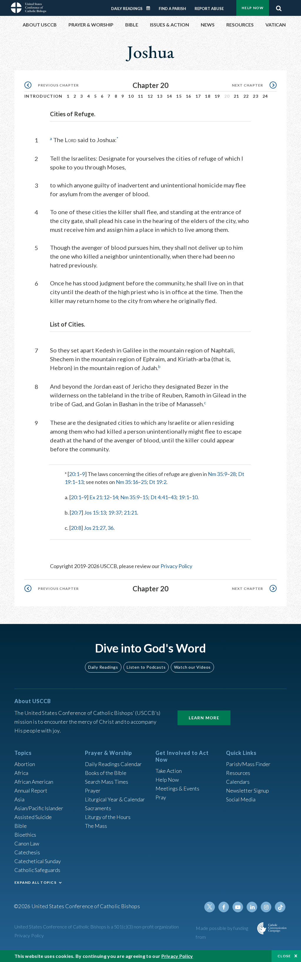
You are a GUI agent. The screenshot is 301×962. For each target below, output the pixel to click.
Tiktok (280, 907)
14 (169, 96)
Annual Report (30, 790)
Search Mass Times (106, 781)
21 (236, 96)
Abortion (24, 764)
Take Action (168, 771)
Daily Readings (127, 8)
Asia (19, 799)
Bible (20, 826)
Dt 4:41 (159, 497)
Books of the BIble (105, 773)
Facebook (223, 907)
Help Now (253, 8)
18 (207, 96)
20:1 (74, 474)
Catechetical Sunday (37, 861)
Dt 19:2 (157, 482)
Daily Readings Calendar (150, 8)
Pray (160, 797)
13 (160, 96)
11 (140, 96)
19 (217, 96)
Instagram (266, 907)
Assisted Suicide (33, 817)
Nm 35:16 (127, 482)
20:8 (76, 528)
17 (198, 96)
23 (255, 96)
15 (179, 96)
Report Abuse (209, 8)
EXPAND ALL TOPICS (35, 882)
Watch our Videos (192, 667)
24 (265, 96)
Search (278, 6)
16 (188, 96)
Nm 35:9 (217, 474)
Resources (238, 773)
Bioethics (25, 834)
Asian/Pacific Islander (38, 808)
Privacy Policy (176, 566)
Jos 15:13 (95, 512)
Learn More (204, 717)
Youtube (238, 907)
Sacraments (98, 808)
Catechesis (27, 852)
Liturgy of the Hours (108, 817)
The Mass (96, 826)
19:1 (184, 497)
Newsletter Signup (247, 790)
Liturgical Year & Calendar (115, 799)
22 (246, 96)
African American (33, 781)
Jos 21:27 (95, 528)
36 (110, 528)
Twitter (209, 907)
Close (284, 956)
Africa (21, 773)
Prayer (93, 790)
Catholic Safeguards (37, 870)
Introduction (43, 96)
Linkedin (252, 907)
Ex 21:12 (99, 497)
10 (131, 96)
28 (233, 474)
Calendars (238, 781)
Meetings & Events (177, 788)
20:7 (76, 512)
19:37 (114, 512)
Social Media (240, 799)
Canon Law (26, 843)
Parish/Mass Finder (248, 764)
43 (173, 497)
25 (144, 482)
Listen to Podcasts (146, 667)
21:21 (130, 512)
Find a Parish (172, 8)
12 (150, 96)
